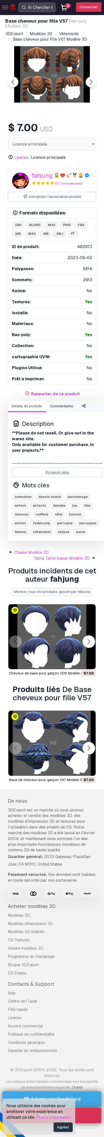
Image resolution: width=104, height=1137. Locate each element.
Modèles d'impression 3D (30, 923)
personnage (78, 497)
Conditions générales (26, 1042)
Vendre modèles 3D (25, 948)
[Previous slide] (13, 82)
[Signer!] (88, 662)
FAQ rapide (18, 1009)
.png (66, 225)
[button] (89, 642)
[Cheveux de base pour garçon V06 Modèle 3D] (52, 636)
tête (58, 514)
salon (80, 532)
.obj (59, 234)
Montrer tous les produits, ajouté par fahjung (52, 591)
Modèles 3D (19, 915)
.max (51, 225)
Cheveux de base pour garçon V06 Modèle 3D (47, 673)
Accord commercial (25, 1026)
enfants (39, 505)
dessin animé (49, 497)
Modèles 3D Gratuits (26, 931)
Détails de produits (27, 406)
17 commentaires (69, 183)
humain (75, 514)
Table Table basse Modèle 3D (62, 558)
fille (87, 505)
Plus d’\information (53, 1117)
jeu (74, 505)
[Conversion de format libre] (72, 234)
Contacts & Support (31, 984)
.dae (18, 225)
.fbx (81, 225)
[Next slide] (91, 82)
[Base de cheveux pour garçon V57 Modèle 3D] (52, 743)
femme (20, 532)
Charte (77, 1087)
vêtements (42, 532)
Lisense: (22, 157)
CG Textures (19, 940)
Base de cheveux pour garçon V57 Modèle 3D (46, 780)
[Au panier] (78, 662)
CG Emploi (17, 973)
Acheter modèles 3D (32, 906)
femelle (59, 505)
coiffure (42, 514)
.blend (34, 225)
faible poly (41, 523)
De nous (17, 801)
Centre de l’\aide (22, 1001)
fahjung (42, 175)
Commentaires (61, 406)
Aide (12, 993)
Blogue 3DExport (23, 964)
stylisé (63, 532)
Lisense (14, 1017)
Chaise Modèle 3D (31, 552)
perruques (88, 523)
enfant (20, 505)
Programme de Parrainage (31, 956)
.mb (18, 234)
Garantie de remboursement (32, 1050)
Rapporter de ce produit (55, 394)
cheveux (22, 514)
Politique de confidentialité (31, 1034)
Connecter (89, 7)
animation (23, 497)
